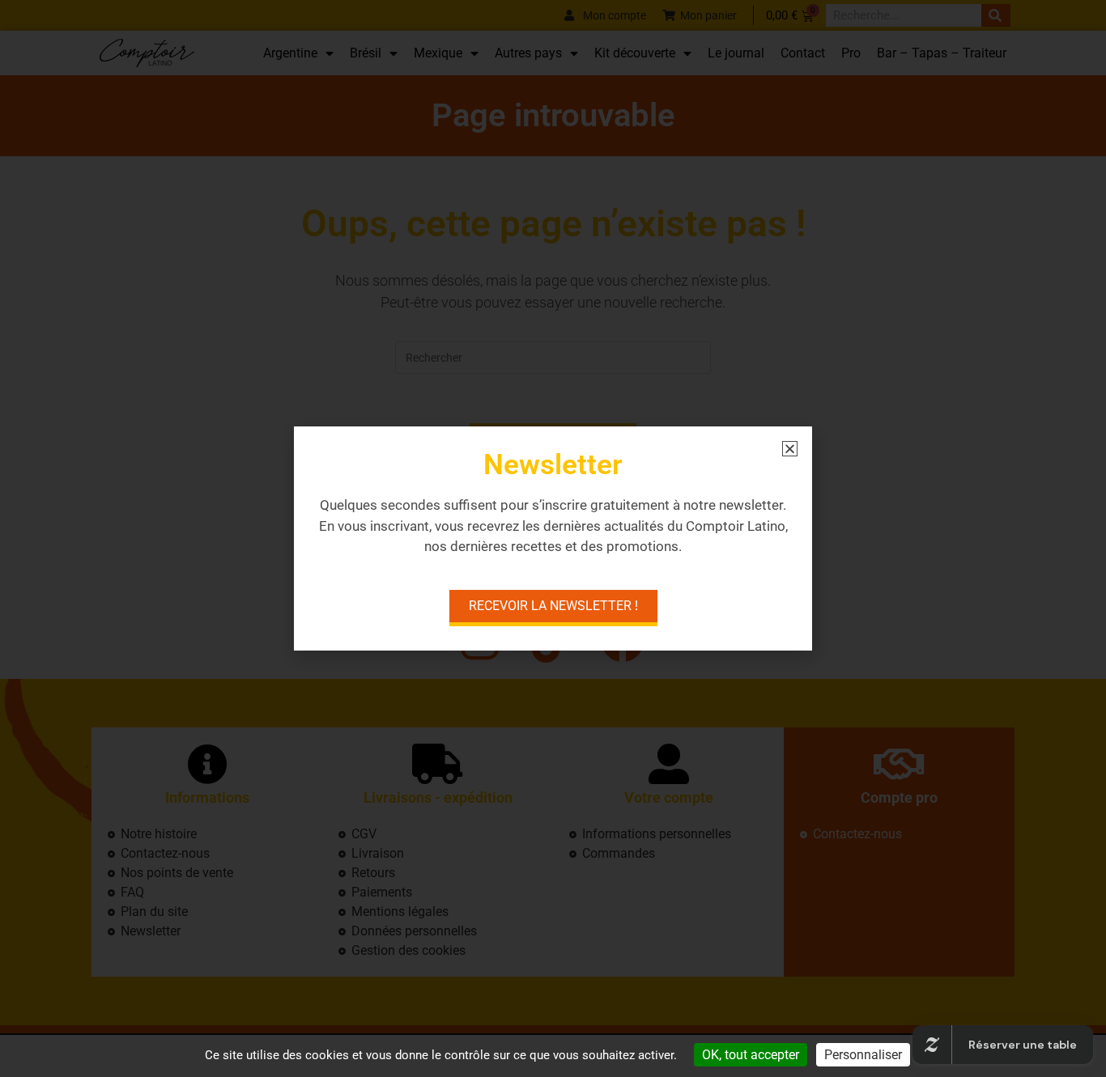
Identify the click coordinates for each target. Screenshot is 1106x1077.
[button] (790, 449)
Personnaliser (863, 1054)
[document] (553, 538)
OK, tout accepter (750, 1054)
